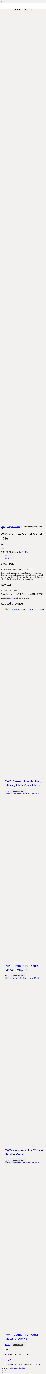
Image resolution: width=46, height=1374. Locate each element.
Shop (7, 1360)
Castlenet (37, 1364)
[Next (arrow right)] (4, 1372)
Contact (12, 1360)
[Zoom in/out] (2, 1370)
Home (3, 527)
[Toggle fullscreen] (4, 1370)
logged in (13, 598)
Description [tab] (9, 556)
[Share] (6, 1370)
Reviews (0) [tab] (9, 558)
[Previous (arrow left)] (2, 1372)
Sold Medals (15, 527)
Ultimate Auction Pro (17, 1368)
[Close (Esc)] (8, 1370)
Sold (8, 527)
